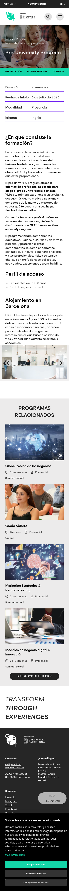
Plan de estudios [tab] (37, 71)
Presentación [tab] (13, 71)
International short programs (24, 43)
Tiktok (8, 805)
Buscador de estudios (34, 676)
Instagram (11, 801)
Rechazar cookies (36, 873)
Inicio (9, 39)
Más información (15, 855)
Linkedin (10, 797)
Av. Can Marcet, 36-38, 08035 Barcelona (17, 775)
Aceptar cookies (36, 864)
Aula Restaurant (52, 798)
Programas (23, 39)
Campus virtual (37, 4)
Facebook (11, 809)
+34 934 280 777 (14, 767)
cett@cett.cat (13, 764)
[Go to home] (20, 17)
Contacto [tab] (59, 71)
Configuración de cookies (36, 883)
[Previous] (8, 363)
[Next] (60, 363)
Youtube (10, 813)
